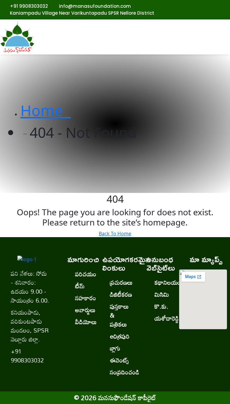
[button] (134, 40)
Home (45, 110)
